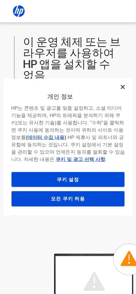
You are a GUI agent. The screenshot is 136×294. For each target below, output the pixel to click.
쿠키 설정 (68, 179)
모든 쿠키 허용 (68, 198)
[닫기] (122, 87)
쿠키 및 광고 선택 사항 (80, 159)
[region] (68, 147)
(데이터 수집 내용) (46, 137)
